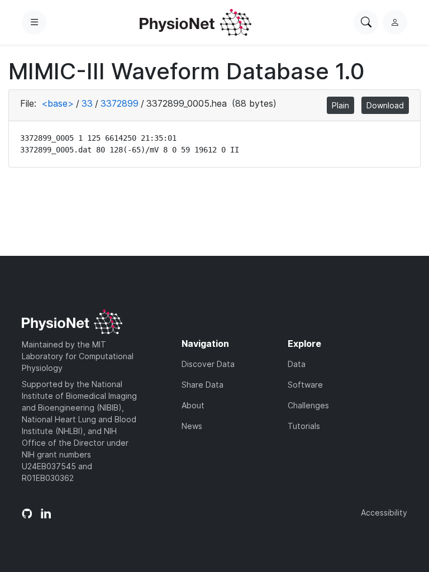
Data (297, 364)
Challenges (308, 405)
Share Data (202, 384)
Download (385, 105)
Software (305, 384)
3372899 (120, 103)
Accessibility (384, 512)
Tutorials (304, 426)
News (192, 426)
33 (87, 103)
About (193, 405)
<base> (57, 103)
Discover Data (208, 364)
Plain (340, 105)
